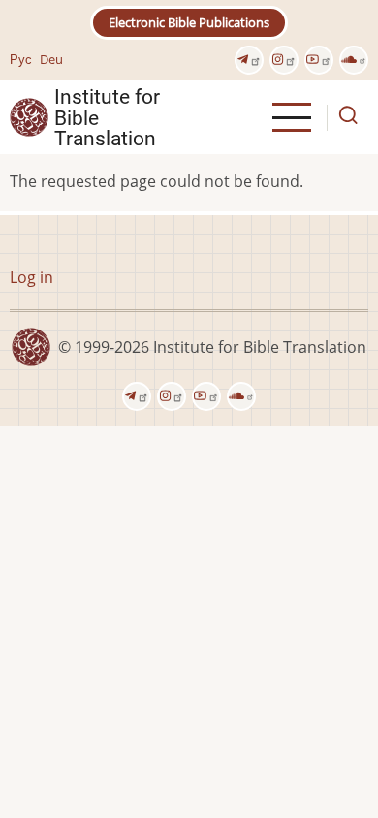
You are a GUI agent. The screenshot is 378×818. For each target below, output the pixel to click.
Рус (21, 59)
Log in (31, 277)
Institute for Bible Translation (107, 117)
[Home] (29, 116)
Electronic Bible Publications (189, 22)
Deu (51, 59)
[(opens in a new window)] (249, 60)
